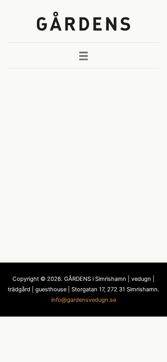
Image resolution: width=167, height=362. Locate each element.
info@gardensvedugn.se (83, 299)
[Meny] (83, 55)
